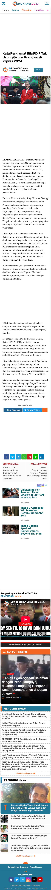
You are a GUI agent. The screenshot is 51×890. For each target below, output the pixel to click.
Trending (26, 10)
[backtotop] (25, 864)
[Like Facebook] (11, 879)
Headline (39, 10)
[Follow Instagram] (28, 879)
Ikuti (38, 69)
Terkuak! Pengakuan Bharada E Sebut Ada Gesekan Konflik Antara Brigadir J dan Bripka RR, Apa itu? (24, 748)
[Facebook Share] (6, 456)
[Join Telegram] (22, 879)
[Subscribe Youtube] (39, 879)
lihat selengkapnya (24, 773)
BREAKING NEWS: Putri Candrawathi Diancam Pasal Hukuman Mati (24, 740)
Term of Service (36, 867)
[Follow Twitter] (16, 879)
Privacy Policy (13, 867)
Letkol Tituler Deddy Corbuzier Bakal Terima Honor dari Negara (23, 724)
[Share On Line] (35, 456)
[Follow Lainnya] (44, 410)
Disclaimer (24, 867)
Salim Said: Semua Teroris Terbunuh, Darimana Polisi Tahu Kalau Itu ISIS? (28, 817)
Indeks (15, 10)
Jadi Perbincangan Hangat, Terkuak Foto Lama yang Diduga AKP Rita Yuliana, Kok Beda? (25, 756)
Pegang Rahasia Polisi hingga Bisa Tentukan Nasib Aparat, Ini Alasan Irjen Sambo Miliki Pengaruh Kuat (24, 732)
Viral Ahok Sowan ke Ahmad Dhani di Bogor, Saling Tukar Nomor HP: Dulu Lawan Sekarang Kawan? (24, 716)
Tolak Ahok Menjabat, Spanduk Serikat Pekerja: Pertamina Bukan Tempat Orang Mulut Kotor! (30, 848)
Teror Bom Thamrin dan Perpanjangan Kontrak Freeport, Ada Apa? (29, 836)
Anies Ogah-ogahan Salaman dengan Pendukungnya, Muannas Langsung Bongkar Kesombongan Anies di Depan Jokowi (25, 686)
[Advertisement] (26, 29)
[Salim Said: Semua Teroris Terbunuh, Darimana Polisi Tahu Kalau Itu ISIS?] (4, 819)
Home (6, 10)
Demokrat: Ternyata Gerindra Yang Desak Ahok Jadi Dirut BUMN (27, 827)
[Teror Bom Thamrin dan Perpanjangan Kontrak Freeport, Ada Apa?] (4, 838)
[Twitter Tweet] (12, 456)
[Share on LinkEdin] (41, 456)
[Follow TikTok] (34, 879)
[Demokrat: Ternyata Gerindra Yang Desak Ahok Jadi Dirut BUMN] (4, 828)
